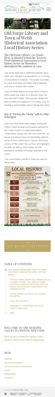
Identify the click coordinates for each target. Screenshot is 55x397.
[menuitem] (41, 9)
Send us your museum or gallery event (23, 336)
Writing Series (10, 374)
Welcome (8, 359)
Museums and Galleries (13, 363)
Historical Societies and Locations (18, 367)
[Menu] (47, 9)
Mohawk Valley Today (20, 390)
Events (7, 370)
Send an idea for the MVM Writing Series (24, 340)
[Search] (41, 9)
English (35, 4)
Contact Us (8, 378)
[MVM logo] (22, 9)
